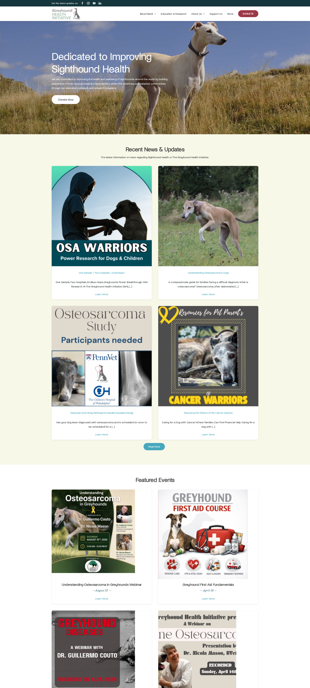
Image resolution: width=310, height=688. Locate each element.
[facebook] (82, 3)
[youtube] (94, 3)
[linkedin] (100, 3)
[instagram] (88, 3)
